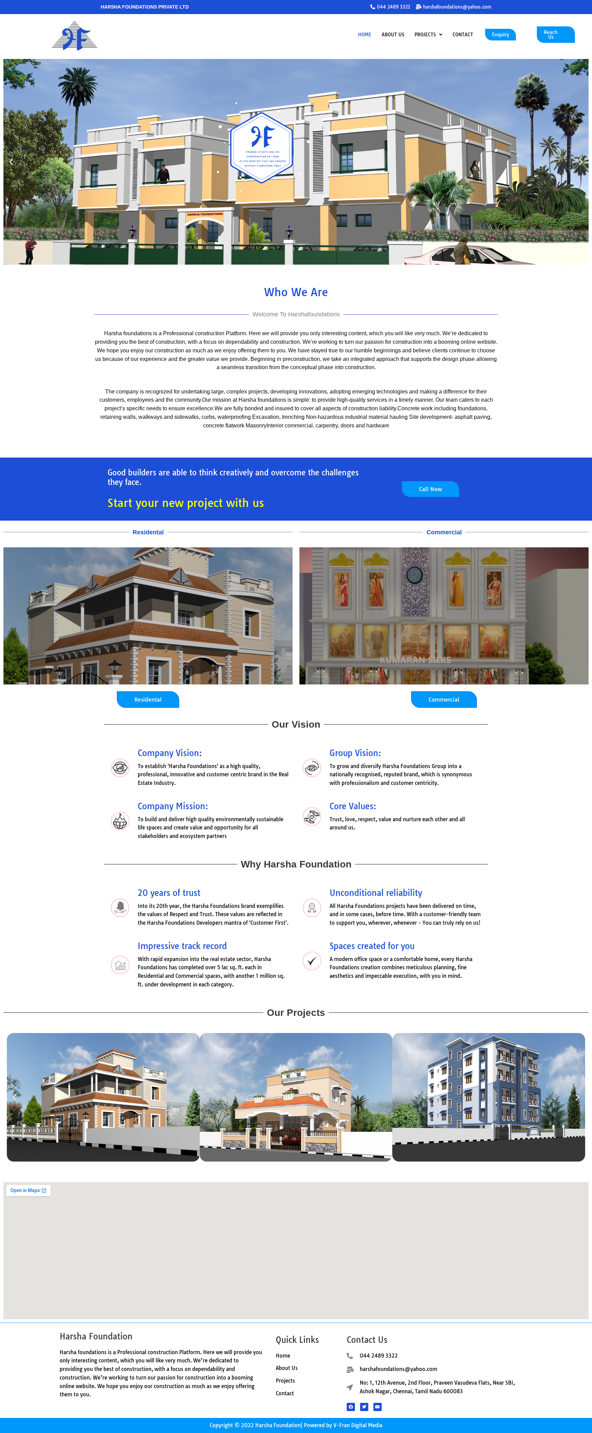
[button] (428, 34)
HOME (364, 35)
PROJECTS (425, 35)
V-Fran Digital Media (357, 1425)
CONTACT (463, 35)
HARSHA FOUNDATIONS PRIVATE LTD (145, 7)
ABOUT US (393, 35)
